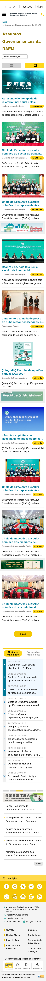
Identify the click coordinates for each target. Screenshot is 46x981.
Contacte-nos (34, 935)
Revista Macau (13, 935)
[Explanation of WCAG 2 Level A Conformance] (41, 976)
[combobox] (14, 57)
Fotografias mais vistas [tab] (33, 653)
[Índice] (3, 14)
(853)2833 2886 (14, 922)
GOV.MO (10, 930)
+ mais (38, 864)
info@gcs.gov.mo (15, 918)
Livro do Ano (12, 940)
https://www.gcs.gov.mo (17, 915)
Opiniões (32, 930)
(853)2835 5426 (33, 922)
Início (4, 22)
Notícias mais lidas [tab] (13, 653)
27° (29, 6)
